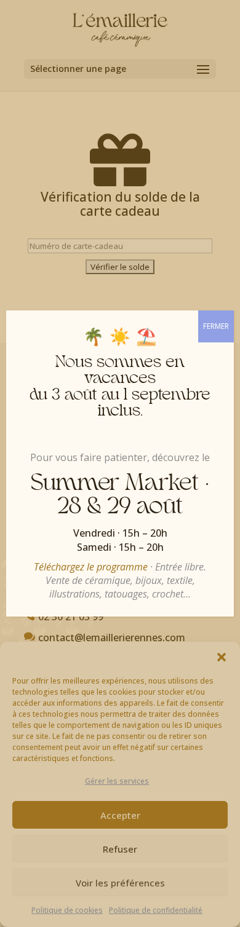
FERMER (216, 326)
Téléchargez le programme (91, 567)
